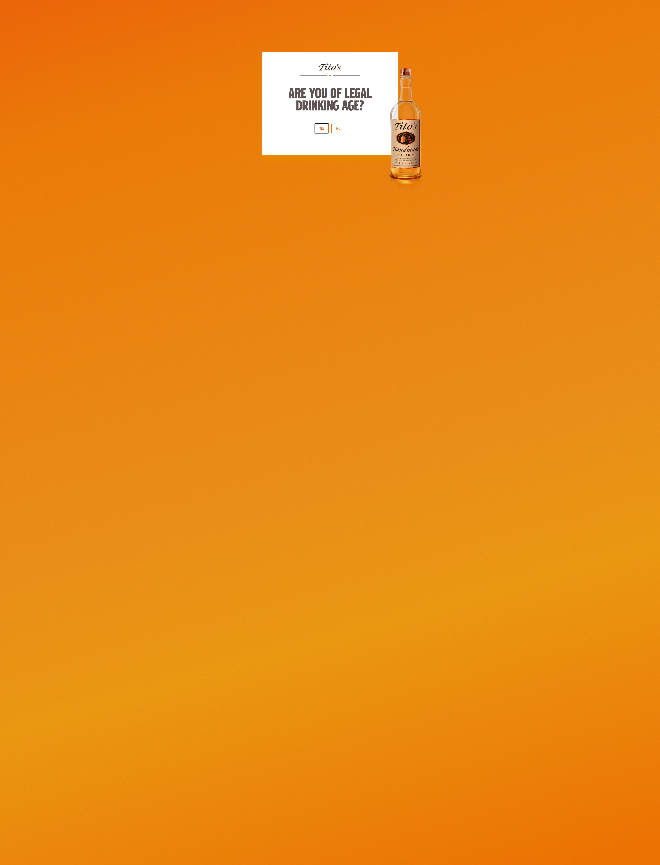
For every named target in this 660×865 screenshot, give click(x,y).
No (338, 128)
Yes (321, 128)
